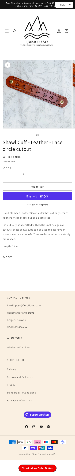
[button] (7, 31)
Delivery (11, 369)
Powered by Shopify (47, 454)
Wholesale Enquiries (18, 347)
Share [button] (9, 256)
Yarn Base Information (19, 400)
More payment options (37, 204)
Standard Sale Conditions (21, 392)
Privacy (11, 384)
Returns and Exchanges (20, 377)
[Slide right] (45, 135)
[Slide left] (30, 135)
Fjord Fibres (31, 454)
